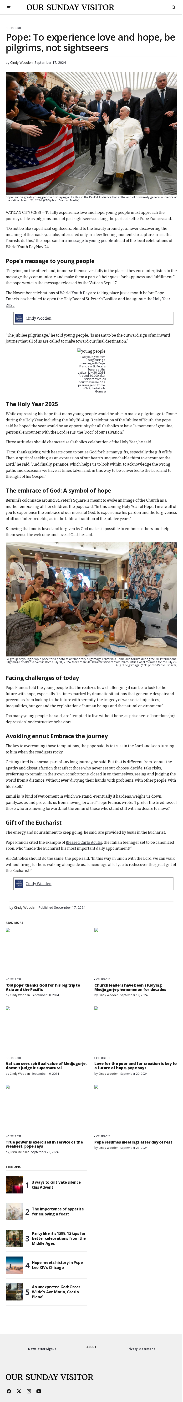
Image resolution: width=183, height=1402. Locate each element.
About (91, 1347)
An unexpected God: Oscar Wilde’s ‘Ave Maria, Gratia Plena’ (56, 1292)
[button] (8, 7)
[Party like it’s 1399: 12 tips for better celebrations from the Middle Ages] (14, 1238)
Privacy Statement (141, 1349)
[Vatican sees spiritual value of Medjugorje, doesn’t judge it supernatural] (47, 1029)
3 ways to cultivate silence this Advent (56, 1185)
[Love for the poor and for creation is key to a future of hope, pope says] (135, 1029)
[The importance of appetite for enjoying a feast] (14, 1211)
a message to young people (89, 240)
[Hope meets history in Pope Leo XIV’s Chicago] (14, 1265)
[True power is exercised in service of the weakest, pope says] (47, 1108)
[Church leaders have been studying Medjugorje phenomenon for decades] (135, 951)
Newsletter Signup (42, 1349)
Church (14, 28)
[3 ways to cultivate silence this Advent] (14, 1184)
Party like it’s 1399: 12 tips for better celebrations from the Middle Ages (59, 1238)
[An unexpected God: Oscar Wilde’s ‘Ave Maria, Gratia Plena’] (14, 1291)
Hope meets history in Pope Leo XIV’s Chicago (57, 1265)
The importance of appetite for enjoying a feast (58, 1211)
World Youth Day (75, 293)
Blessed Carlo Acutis (84, 842)
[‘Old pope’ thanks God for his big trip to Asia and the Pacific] (47, 951)
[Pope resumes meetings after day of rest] (135, 1108)
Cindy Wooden (38, 318)
